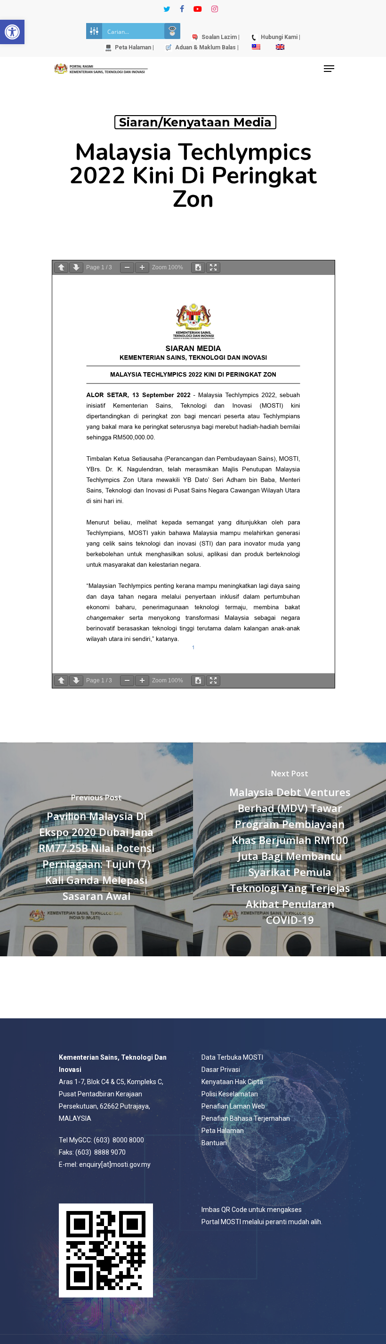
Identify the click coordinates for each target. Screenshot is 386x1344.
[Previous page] (61, 267)
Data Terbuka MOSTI (232, 1057)
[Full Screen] (213, 267)
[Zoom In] (142, 267)
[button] (12, 32)
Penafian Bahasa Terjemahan (245, 1118)
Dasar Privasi (220, 1069)
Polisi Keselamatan (229, 1094)
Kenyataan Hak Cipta (232, 1082)
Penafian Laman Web (233, 1106)
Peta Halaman (222, 1130)
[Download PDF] (198, 267)
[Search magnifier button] (172, 31)
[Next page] (76, 267)
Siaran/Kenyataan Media (195, 122)
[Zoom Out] (127, 267)
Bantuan (214, 1143)
